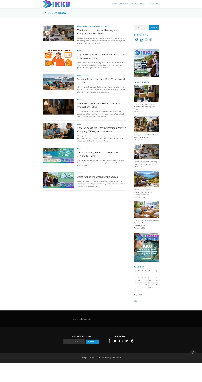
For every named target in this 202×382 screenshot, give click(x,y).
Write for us (77, 319)
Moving (143, 4)
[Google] (121, 341)
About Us (124, 4)
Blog (134, 4)
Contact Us (154, 4)
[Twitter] (115, 341)
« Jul (135, 301)
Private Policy (86, 319)
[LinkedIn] (126, 341)
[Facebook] (109, 341)
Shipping (104, 26)
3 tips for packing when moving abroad (97, 176)
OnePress (101, 358)
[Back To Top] (193, 353)
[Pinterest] (132, 341)
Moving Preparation (91, 26)
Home (114, 4)
